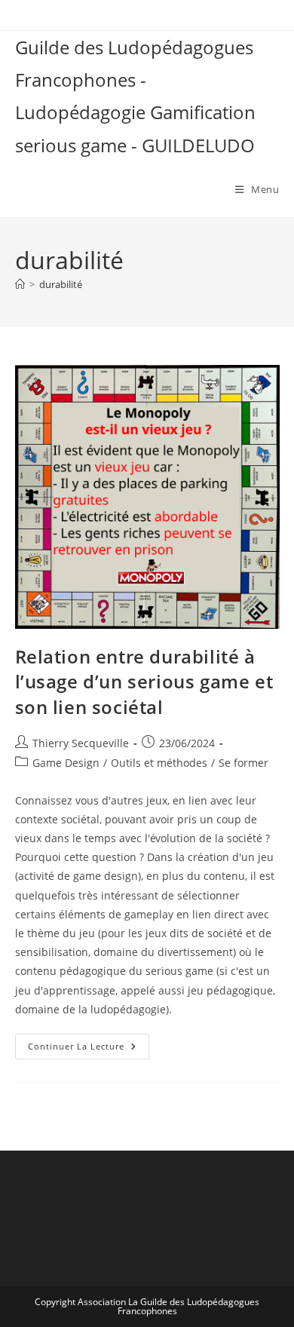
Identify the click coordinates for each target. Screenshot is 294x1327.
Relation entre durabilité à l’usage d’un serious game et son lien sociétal (144, 681)
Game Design (66, 762)
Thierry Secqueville (80, 743)
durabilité (60, 284)
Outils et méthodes (159, 762)
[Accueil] (20, 284)
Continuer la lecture (88, 1049)
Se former (243, 762)
